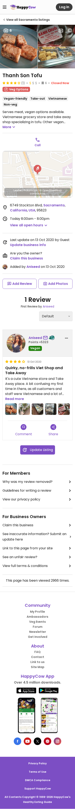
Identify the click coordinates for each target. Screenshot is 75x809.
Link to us (37, 662)
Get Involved (37, 637)
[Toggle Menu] (4, 7)
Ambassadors (37, 617)
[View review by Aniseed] (16, 343)
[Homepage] (23, 7)
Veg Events (37, 622)
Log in (64, 7)
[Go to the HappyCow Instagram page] (57, 741)
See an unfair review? (19, 557)
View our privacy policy (21, 499)
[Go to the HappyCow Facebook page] (17, 741)
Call (38, 145)
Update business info (28, 244)
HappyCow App (37, 676)
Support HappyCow (37, 788)
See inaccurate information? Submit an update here (34, 537)
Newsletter (37, 632)
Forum (37, 627)
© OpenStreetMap (50, 190)
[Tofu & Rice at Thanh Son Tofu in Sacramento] (37, 409)
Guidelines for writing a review (26, 490)
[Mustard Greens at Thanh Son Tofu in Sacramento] (24, 409)
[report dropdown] (66, 338)
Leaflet (18, 190)
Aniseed (33, 266)
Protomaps (31, 190)
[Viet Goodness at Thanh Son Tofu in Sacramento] (51, 409)
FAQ (37, 652)
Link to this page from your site (27, 548)
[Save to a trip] (61, 30)
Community (37, 605)
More (6, 127)
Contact (37, 657)
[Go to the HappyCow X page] (37, 741)
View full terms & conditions (25, 565)
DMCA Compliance (37, 780)
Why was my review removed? (27, 481)
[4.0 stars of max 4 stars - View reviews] (11, 83)
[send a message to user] (46, 337)
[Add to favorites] (70, 30)
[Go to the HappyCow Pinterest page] (47, 741)
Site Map (37, 667)
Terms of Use (37, 772)
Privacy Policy (37, 763)
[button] (37, 170)
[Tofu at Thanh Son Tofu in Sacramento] (11, 409)
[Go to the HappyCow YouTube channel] (27, 741)
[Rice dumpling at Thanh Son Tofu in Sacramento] (64, 409)
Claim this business (26, 258)
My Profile (37, 612)
